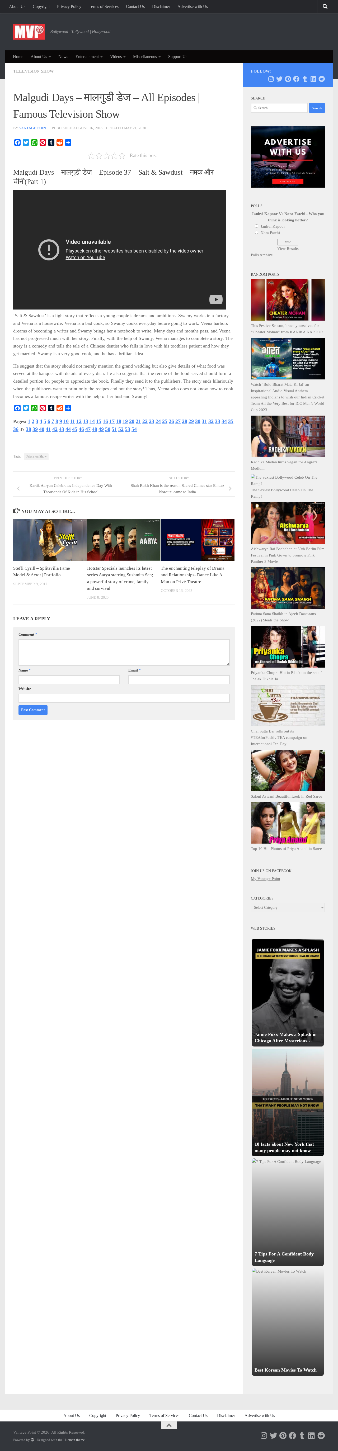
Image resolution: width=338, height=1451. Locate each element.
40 (41, 429)
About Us (17, 6)
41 (48, 429)
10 (66, 421)
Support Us (177, 56)
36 (15, 429)
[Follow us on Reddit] (321, 79)
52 (121, 429)
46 (81, 429)
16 (105, 421)
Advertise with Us (192, 6)
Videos (116, 56)
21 (138, 421)
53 (127, 429)
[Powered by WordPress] (32, 1440)
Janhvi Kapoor (273, 226)
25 (164, 421)
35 (230, 421)
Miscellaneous (145, 56)
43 (61, 429)
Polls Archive (262, 255)
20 (131, 421)
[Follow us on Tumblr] (305, 79)
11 (72, 421)
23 (151, 421)
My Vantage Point (265, 879)
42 (55, 429)
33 (217, 421)
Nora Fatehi (270, 233)
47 (88, 429)
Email (134, 670)
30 (197, 421)
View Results (288, 248)
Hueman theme (74, 1440)
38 (28, 429)
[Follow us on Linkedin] (313, 79)
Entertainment (87, 56)
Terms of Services (104, 6)
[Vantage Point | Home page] (29, 32)
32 (211, 421)
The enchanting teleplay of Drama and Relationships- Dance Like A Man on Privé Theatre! (192, 575)
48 (94, 429)
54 (134, 429)
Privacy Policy (69, 6)
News (63, 56)
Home (18, 56)
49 (101, 429)
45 (74, 429)
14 (92, 421)
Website (24, 689)
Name (24, 670)
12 (79, 421)
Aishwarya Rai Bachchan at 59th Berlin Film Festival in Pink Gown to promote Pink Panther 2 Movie (288, 555)
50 (107, 429)
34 (224, 421)
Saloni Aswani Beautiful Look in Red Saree (286, 796)
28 (184, 421)
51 (114, 429)
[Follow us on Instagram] (271, 79)
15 (98, 421)
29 (191, 421)
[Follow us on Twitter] (279, 79)
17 (112, 421)
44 (68, 429)
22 (145, 421)
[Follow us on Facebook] (296, 79)
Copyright (41, 6)
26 (171, 421)
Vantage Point (33, 128)
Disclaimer (161, 6)
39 (35, 429)
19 (125, 421)
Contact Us (135, 6)
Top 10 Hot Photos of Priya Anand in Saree (286, 848)
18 (118, 421)
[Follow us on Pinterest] (288, 79)
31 (204, 421)
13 (85, 421)
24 (158, 421)
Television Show (33, 71)
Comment (27, 634)
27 (178, 421)
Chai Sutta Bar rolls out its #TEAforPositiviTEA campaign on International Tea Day (279, 737)
